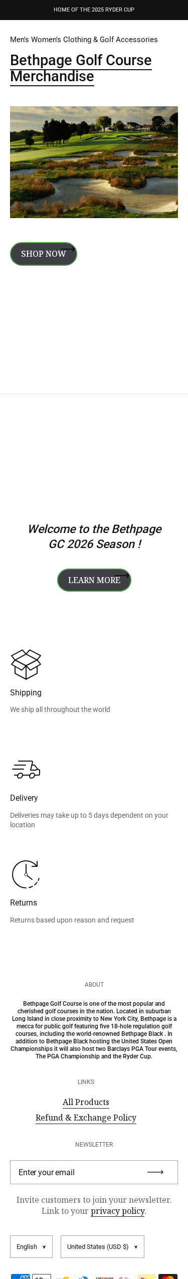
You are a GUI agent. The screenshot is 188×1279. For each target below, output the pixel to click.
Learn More (94, 580)
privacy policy (117, 1210)
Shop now (43, 253)
